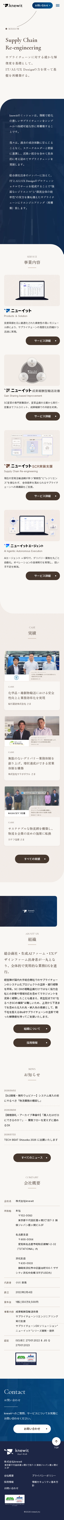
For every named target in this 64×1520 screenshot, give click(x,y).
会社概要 (9, 1475)
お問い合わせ (11, 1488)
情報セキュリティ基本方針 (45, 1483)
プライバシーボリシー (44, 1475)
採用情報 (9, 1481)
